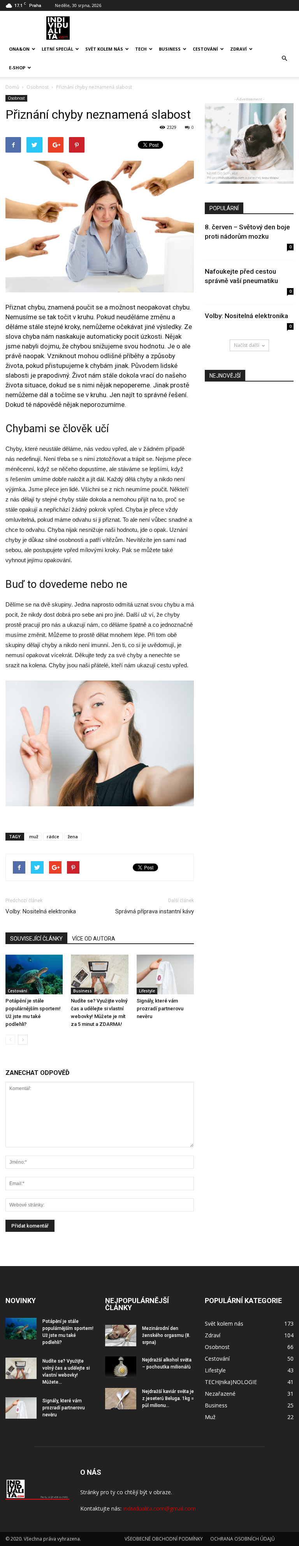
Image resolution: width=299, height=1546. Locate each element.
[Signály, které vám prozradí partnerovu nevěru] (165, 974)
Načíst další (246, 345)
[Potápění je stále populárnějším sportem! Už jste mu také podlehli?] (34, 974)
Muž (210, 1417)
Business (170, 49)
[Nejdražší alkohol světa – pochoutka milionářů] (120, 1367)
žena (73, 836)
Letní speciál (57, 49)
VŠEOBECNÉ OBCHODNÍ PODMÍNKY (164, 1538)
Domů (12, 87)
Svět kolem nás (104, 49)
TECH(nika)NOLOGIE (231, 1382)
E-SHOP (17, 67)
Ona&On (19, 49)
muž (33, 836)
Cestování (205, 49)
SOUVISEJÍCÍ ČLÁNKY (36, 939)
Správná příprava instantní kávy (154, 911)
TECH (141, 49)
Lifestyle (147, 991)
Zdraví (238, 49)
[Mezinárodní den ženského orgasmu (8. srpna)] (120, 1335)
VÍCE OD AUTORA (93, 939)
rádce (53, 836)
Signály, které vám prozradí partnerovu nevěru (160, 1008)
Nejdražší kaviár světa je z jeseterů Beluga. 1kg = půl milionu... (168, 1398)
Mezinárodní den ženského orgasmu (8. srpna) (166, 1335)
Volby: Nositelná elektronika (40, 911)
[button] (284, 58)
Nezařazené (220, 1393)
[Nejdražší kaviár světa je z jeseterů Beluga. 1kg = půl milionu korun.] (120, 1398)
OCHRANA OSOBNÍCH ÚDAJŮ (242, 1538)
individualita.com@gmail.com (159, 1508)
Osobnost (16, 98)
